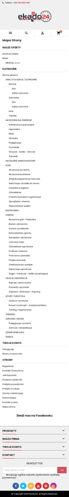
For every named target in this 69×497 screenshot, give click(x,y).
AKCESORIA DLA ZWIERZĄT (19, 120)
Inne (11, 111)
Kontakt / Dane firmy (12, 370)
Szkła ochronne (20, 93)
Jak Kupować (9, 375)
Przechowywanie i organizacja (25, 196)
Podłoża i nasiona (18, 251)
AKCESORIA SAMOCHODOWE (20, 160)
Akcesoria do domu (19, 169)
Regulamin (8, 366)
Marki (5, 58)
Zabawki (13, 156)
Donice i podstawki (19, 228)
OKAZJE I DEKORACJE (16, 278)
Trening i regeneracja (20, 309)
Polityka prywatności (13, 384)
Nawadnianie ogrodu (20, 233)
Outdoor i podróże (18, 300)
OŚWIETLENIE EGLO (15, 332)
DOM (8, 165)
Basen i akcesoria (18, 224)
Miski (11, 133)
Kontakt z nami (10, 402)
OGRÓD (9, 215)
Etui (14, 88)
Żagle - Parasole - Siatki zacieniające (28, 273)
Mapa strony (8, 406)
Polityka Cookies (11, 388)
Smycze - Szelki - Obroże (22, 151)
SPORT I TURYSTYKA (15, 296)
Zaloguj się (8, 349)
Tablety (13, 115)
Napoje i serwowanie (20, 282)
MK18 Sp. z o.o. (13, 62)
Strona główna (10, 75)
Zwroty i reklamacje (12, 393)
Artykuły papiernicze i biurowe (24, 178)
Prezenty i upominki (19, 287)
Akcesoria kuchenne (19, 174)
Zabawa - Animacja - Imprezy (24, 291)
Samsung (14, 97)
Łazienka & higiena (19, 187)
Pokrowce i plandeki (19, 255)
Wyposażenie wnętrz (19, 205)
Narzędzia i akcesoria (20, 237)
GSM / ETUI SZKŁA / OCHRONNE (21, 79)
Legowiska (14, 129)
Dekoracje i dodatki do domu (24, 183)
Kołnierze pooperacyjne (21, 124)
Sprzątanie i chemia (19, 201)
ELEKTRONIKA (12, 210)
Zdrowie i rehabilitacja (20, 327)
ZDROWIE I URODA (15, 318)
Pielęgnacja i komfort (20, 323)
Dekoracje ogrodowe (20, 269)
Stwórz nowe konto (12, 353)
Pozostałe (14, 147)
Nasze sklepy (9, 397)
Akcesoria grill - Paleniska (22, 219)
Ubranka (13, 138)
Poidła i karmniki (17, 260)
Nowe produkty (10, 53)
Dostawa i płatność (12, 379)
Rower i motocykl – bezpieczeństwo (28, 305)
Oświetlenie (15, 192)
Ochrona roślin (16, 242)
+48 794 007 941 (21, 2)
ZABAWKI (10, 314)
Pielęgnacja (15, 142)
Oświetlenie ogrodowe (21, 246)
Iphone (12, 84)
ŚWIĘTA (9, 336)
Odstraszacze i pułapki (21, 264)
